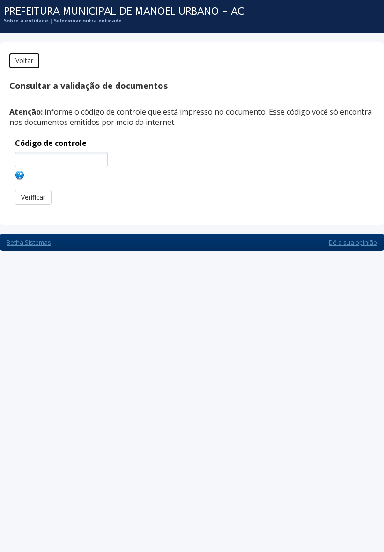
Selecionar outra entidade (88, 20)
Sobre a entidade (26, 20)
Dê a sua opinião (353, 242)
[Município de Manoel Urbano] (187, 11)
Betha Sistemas (29, 242)
